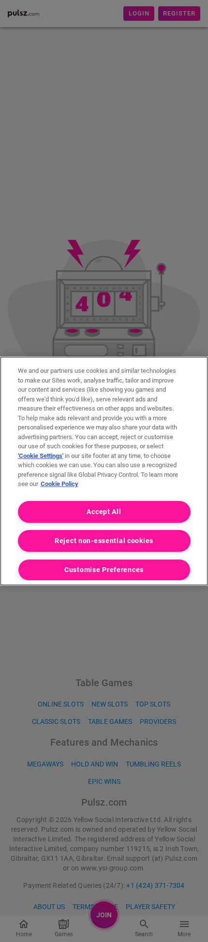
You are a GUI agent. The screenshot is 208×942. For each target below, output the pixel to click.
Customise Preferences (104, 570)
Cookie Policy (59, 483)
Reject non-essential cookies (104, 541)
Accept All (104, 512)
